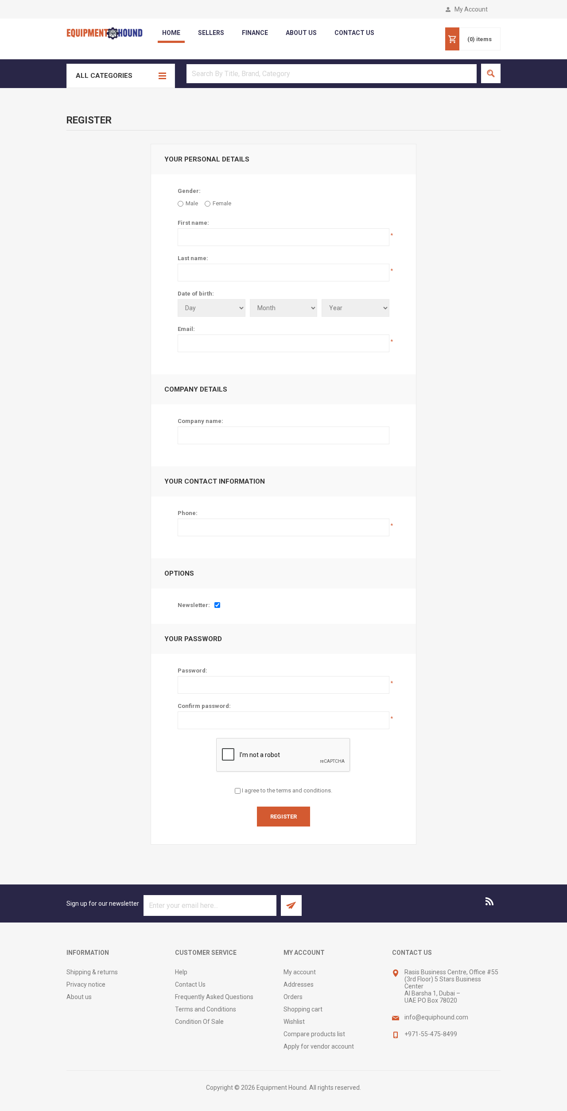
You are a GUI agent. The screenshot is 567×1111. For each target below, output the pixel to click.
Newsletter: (194, 605)
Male (192, 203)
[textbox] (331, 73)
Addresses (299, 984)
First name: (193, 222)
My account (300, 972)
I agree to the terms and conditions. (287, 790)
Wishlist (294, 1021)
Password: (192, 670)
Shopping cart (303, 1009)
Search (491, 73)
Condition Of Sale (199, 1021)
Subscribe (291, 905)
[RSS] (490, 901)
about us (301, 32)
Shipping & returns (92, 972)
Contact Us (190, 984)
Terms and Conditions (205, 1009)
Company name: (200, 421)
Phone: (188, 513)
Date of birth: (196, 293)
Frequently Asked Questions (214, 996)
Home (171, 32)
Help (181, 972)
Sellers (211, 32)
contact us (354, 32)
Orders (293, 996)
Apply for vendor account (319, 1046)
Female (222, 203)
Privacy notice (85, 984)
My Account (471, 9)
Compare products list (314, 1034)
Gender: (189, 191)
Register (283, 816)
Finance (255, 32)
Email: (186, 329)
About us (79, 996)
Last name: (193, 258)
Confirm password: (204, 706)
